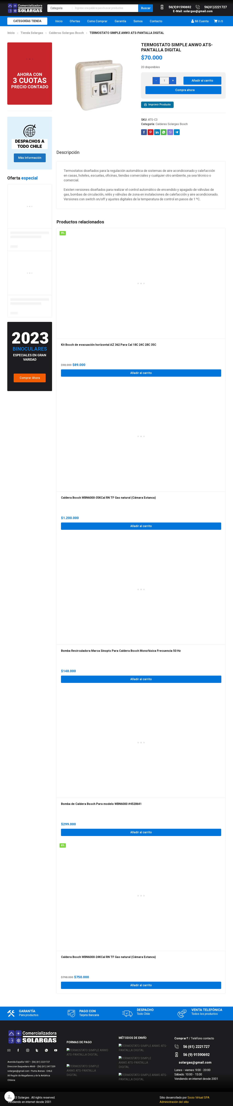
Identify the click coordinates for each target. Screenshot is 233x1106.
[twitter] (37, 1050)
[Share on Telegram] (177, 132)
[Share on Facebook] (144, 132)
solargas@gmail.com (198, 11)
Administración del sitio (174, 1102)
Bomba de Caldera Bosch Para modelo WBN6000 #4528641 (101, 804)
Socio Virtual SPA (198, 1097)
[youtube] (56, 1050)
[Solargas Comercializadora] (25, 8)
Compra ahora (185, 90)
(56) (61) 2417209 (46, 1066)
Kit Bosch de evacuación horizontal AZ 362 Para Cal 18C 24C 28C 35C (108, 345)
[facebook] (18, 1050)
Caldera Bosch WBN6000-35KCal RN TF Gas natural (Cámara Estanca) (108, 498)
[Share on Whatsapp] (164, 132)
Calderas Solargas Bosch (66, 33)
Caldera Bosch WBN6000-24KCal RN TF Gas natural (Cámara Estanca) (108, 957)
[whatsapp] (46, 1050)
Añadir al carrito (202, 80)
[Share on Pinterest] (150, 132)
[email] (9, 1050)
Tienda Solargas (32, 33)
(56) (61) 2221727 (40, 1062)
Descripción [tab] (68, 152)
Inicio (11, 33)
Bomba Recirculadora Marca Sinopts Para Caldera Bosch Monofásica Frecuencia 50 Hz (121, 651)
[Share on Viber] (170, 132)
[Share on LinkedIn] (157, 132)
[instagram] (28, 1050)
